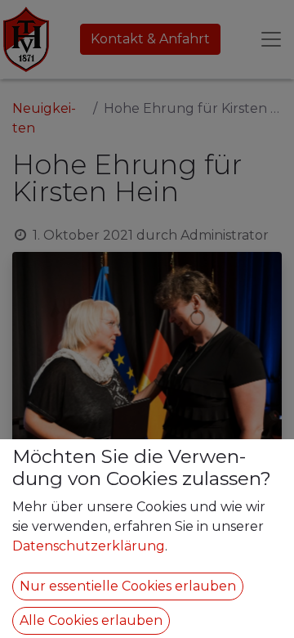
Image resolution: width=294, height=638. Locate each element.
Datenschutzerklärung (88, 546)
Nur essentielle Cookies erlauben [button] (128, 586)
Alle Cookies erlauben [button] (91, 620)
